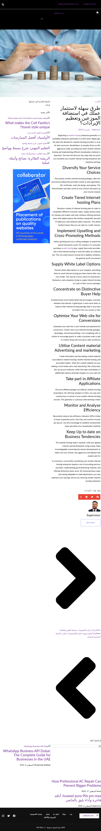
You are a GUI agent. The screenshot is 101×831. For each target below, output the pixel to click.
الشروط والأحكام (50, 817)
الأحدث (97, 102)
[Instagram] (3, 816)
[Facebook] (14, 816)
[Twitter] (8, 816)
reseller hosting (74, 135)
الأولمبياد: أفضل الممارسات (30, 137)
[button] (3, 4)
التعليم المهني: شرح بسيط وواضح (26, 148)
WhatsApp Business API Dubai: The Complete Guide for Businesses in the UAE (26, 755)
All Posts (90, 523)
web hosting (68, 248)
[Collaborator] (31, 243)
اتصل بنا (56, 814)
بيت (71, 814)
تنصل (48, 814)
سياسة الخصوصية (36, 814)
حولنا (64, 814)
